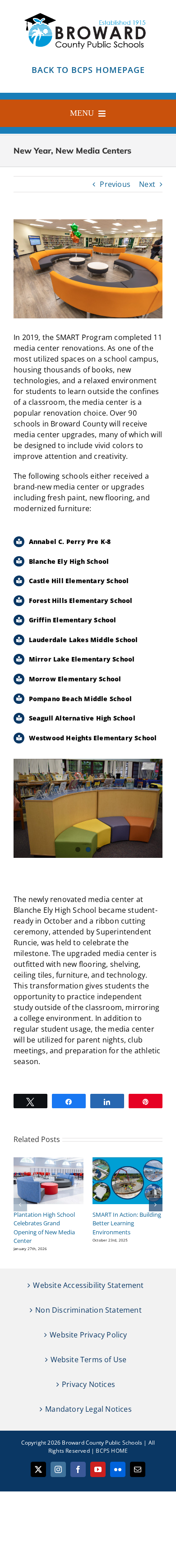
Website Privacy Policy (88, 1335)
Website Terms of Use (89, 1359)
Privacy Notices (88, 1384)
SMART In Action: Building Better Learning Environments (127, 1223)
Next (147, 184)
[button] (20, 1204)
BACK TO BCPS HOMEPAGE (88, 69)
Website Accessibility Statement (88, 1285)
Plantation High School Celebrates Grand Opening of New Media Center (44, 1227)
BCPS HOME (112, 1451)
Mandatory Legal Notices (88, 1409)
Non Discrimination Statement (88, 1310)
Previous (115, 184)
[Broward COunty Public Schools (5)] (88, 12)
